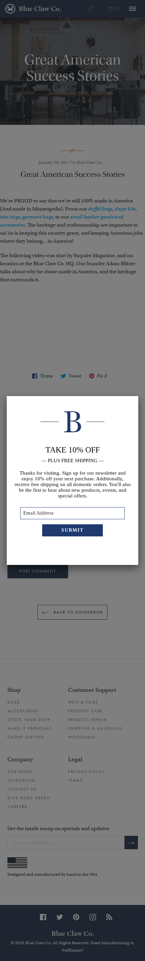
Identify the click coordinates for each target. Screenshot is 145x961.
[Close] (138, 396)
